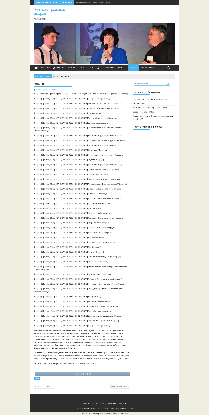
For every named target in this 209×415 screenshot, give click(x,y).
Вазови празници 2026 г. (143, 112)
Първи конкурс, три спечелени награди (150, 99)
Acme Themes (128, 408)
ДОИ (99, 68)
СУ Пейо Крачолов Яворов (49, 12)
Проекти (72, 68)
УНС (91, 68)
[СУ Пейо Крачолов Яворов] (104, 63)
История (45, 68)
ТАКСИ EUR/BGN (148, 68)
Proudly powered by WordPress (88, 408)
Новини (133, 68)
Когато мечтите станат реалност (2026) (93, 2)
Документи (58, 68)
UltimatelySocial (121, 413)
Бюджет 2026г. (139, 103)
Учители (122, 68)
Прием (83, 68)
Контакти (109, 68)
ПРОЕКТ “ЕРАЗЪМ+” (45, 386)
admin (54, 90)
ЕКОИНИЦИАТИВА (119, 386)
